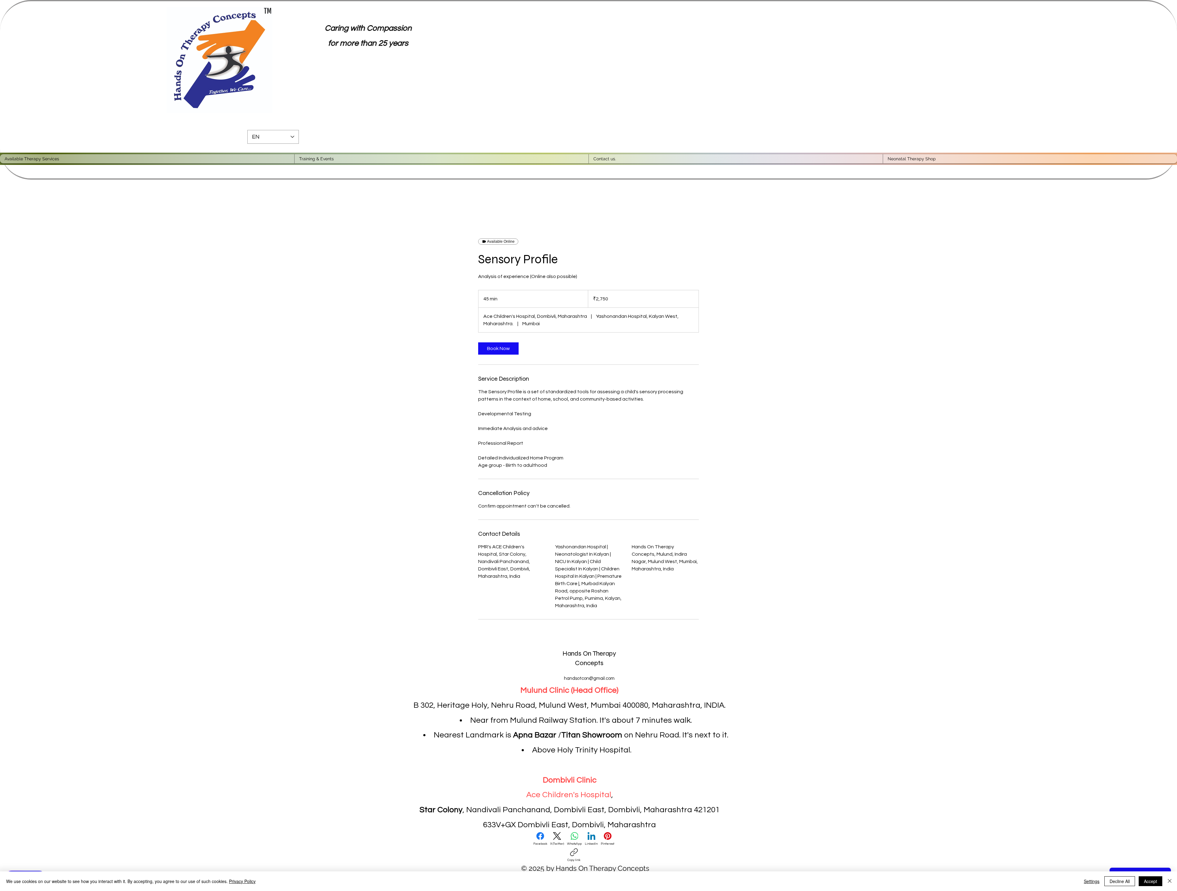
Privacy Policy (242, 881)
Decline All (1120, 881)
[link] (498, 348)
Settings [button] (1091, 881)
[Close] (1169, 881)
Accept (1150, 881)
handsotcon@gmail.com (589, 678)
